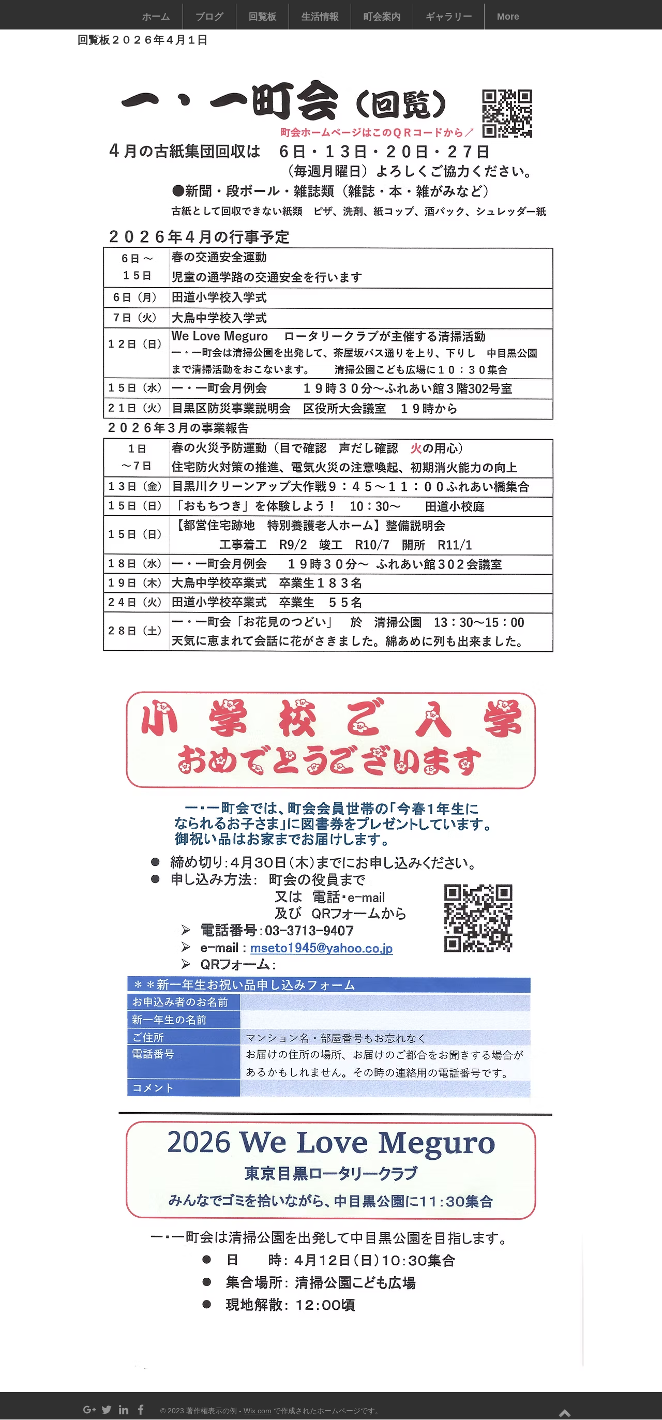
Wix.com (258, 1411)
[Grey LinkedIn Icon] (123, 1409)
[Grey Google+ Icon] (89, 1409)
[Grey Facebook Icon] (140, 1409)
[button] (262, 16)
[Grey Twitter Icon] (106, 1409)
